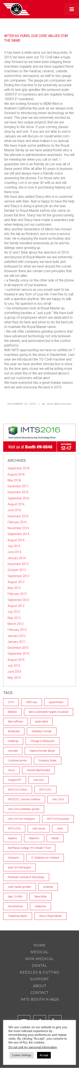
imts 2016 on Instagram (21, 818)
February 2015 (17, 522)
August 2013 (16, 582)
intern (60, 828)
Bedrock (12, 711)
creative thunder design (42, 750)
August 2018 (16, 474)
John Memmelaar (59, 404)
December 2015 (18, 516)
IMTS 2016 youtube (58, 818)
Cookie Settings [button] (21, 1055)
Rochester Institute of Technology (26, 877)
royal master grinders (19, 886)
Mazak (55, 838)
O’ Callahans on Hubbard (45, 857)
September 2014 (18, 534)
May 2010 (14, 677)
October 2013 (17, 570)
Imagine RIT (14, 779)
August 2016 (16, 504)
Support (39, 979)
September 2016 (18, 498)
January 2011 (17, 641)
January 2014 (17, 558)
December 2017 (18, 486)
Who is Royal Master (50, 916)
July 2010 (14, 665)
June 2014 (14, 552)
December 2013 (18, 564)
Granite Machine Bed (38, 770)
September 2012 (18, 600)
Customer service (17, 760)
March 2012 (16, 624)
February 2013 (17, 593)
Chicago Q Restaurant (42, 741)
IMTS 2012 (45, 789)
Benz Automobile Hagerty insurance (48, 711)
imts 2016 (58, 799)
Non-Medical (39, 959)
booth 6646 (41, 721)
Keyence (12, 838)
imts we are (38, 828)
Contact (39, 993)
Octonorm (13, 857)
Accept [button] (44, 1055)
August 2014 (16, 540)
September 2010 (18, 653)
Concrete (12, 750)
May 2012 (14, 618)
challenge (13, 741)
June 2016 (14, 510)
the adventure (15, 906)
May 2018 (14, 480)
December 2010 (18, 647)
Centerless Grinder (42, 731)
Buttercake (14, 731)
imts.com (38, 779)
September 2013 (18, 576)
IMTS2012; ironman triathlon (24, 799)
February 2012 (17, 629)
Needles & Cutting (40, 972)
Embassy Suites (47, 760)
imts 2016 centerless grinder (23, 809)
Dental (39, 966)
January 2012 (17, 636)
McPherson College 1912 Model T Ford (29, 848)
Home (39, 945)
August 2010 (16, 659)
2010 (11, 702)
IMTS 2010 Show (17, 789)
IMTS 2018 (14, 828)
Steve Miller (40, 896)
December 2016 (18, 492)
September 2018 (18, 468)
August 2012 (16, 606)
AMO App (31, 702)
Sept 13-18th (15, 896)
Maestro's (34, 838)
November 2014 (18, 528)
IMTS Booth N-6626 (39, 999)
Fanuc (11, 770)
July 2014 (14, 546)
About (39, 986)
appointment (56, 702)
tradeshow (40, 906)
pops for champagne (19, 867)
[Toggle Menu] (71, 9)
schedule (48, 886)
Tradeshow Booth (17, 916)
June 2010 (14, 671)
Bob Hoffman (15, 721)
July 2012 (14, 611)
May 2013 (14, 588)
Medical (40, 952)
